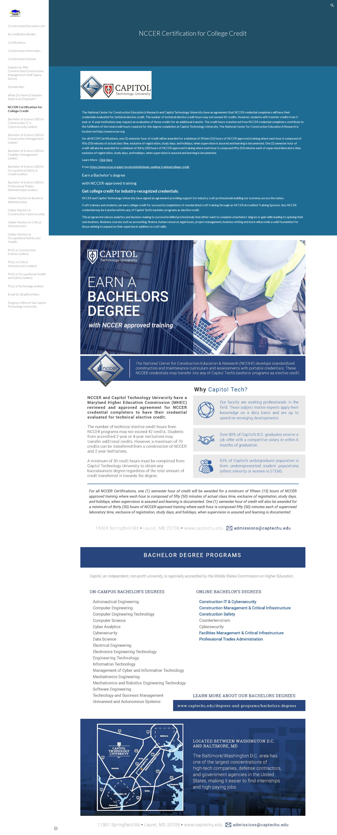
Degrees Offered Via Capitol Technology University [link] (27, 304)
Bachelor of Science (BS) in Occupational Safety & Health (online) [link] (25, 170)
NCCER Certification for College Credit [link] (25, 108)
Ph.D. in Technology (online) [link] (25, 286)
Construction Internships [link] (24, 50)
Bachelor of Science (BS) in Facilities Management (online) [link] (25, 154)
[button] (332, 5)
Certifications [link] (17, 42)
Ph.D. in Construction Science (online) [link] (22, 252)
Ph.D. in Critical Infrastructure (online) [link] (22, 263)
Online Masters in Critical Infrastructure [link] (24, 224)
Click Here (105, 160)
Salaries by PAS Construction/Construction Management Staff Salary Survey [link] (26, 72)
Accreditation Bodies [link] (22, 34)
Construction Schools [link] (22, 59)
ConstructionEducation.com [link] (26, 26)
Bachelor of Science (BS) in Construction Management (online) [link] (25, 138)
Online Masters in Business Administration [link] (25, 199)
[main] (193, 33)
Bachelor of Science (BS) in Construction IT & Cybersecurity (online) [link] (25, 122)
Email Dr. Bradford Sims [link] (23, 294)
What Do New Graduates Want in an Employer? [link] (25, 97)
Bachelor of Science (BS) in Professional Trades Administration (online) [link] (25, 186)
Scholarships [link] (16, 86)
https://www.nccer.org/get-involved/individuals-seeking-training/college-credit (139, 167)
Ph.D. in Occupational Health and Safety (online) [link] (27, 276)
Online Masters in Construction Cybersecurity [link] (26, 212)
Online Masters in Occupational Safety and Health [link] (24, 238)
